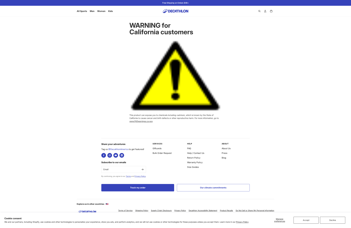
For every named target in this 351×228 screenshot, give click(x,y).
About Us (226, 148)
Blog (224, 157)
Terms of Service (125, 210)
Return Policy (193, 157)
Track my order (137, 187)
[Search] (259, 11)
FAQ (189, 148)
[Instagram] (109, 155)
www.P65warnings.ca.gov (141, 121)
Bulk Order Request (162, 153)
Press (224, 153)
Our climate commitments (213, 187)
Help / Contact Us (195, 153)
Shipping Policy (141, 210)
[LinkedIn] (121, 155)
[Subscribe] (142, 169)
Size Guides (193, 167)
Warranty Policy (195, 162)
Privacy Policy (242, 222)
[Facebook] (103, 155)
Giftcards (157, 148)
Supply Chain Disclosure (161, 210)
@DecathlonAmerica (118, 149)
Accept (306, 220)
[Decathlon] (87, 211)
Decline (332, 220)
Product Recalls (226, 210)
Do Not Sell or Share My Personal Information (255, 210)
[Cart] (271, 11)
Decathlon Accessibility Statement (203, 210)
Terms (128, 176)
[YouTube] (115, 155)
